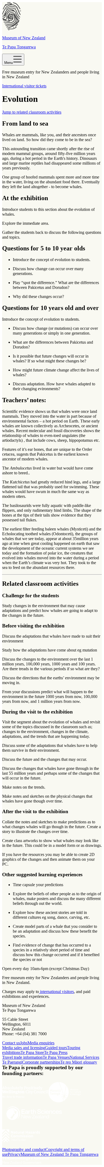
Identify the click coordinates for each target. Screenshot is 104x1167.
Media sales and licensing (23, 1047)
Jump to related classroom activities (31, 112)
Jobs (23, 1043)
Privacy (14, 1154)
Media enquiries (40, 1043)
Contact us (11, 1043)
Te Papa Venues (56, 1057)
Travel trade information (22, 1057)
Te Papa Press (55, 1052)
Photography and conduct (23, 1149)
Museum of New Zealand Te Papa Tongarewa (59, 1154)
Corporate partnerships (41, 1062)
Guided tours (56, 1047)
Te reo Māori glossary (78, 1062)
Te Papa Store (32, 1052)
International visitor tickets (24, 86)
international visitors (56, 991)
